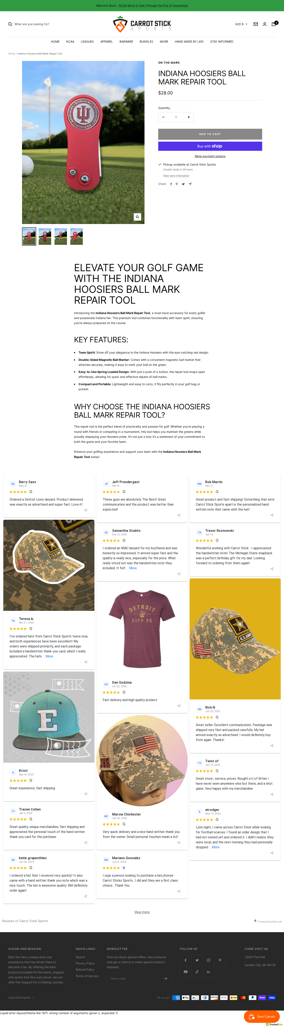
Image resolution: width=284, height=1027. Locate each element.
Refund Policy (85, 969)
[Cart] (274, 24)
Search (80, 957)
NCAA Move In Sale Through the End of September (153, 5)
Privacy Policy (85, 963)
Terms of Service (87, 976)
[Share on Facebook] (171, 184)
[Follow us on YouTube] (185, 972)
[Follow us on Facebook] (185, 960)
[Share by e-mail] (190, 184)
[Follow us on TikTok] (197, 972)
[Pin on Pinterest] (177, 184)
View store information (176, 175)
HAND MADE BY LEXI (189, 41)
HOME (55, 41)
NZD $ (239, 24)
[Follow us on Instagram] (208, 960)
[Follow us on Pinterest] (220, 960)
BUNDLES (146, 41)
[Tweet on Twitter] (183, 184)
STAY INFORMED (221, 41)
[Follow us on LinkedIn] (208, 972)
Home (11, 53)
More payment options (210, 156)
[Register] (165, 978)
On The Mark (169, 62)
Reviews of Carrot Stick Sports (25, 921)
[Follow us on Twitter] (197, 960)
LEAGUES (87, 41)
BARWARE (126, 41)
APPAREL (106, 41)
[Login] (265, 24)
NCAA (70, 41)
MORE (164, 41)
